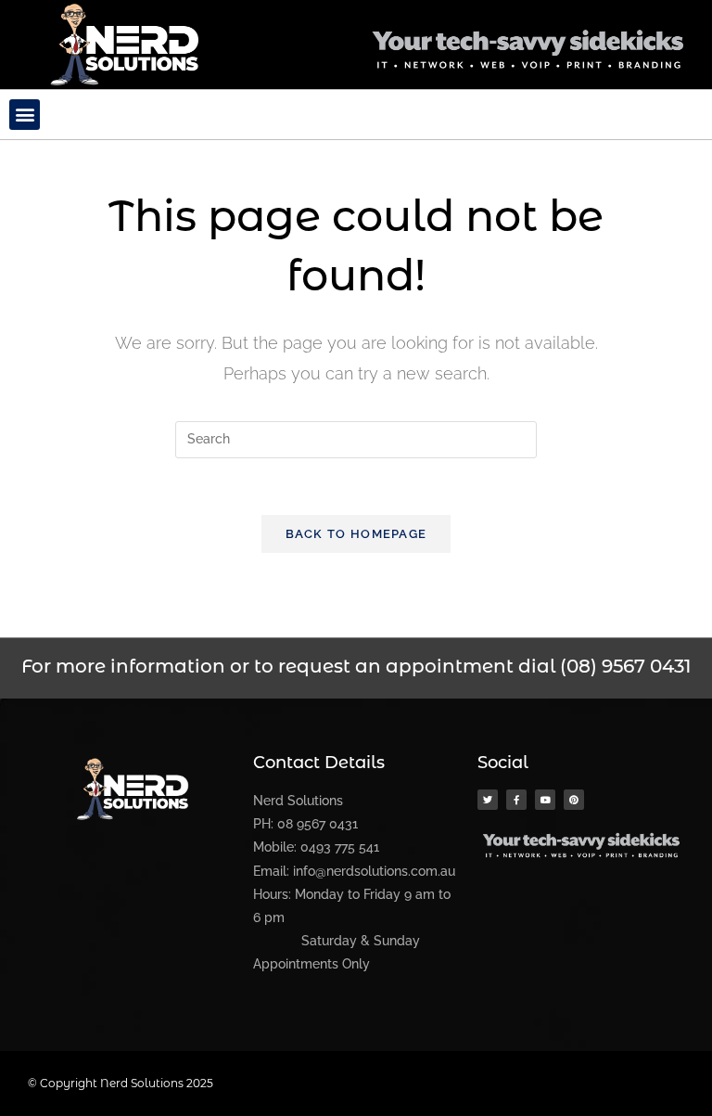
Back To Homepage (356, 534)
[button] (24, 114)
